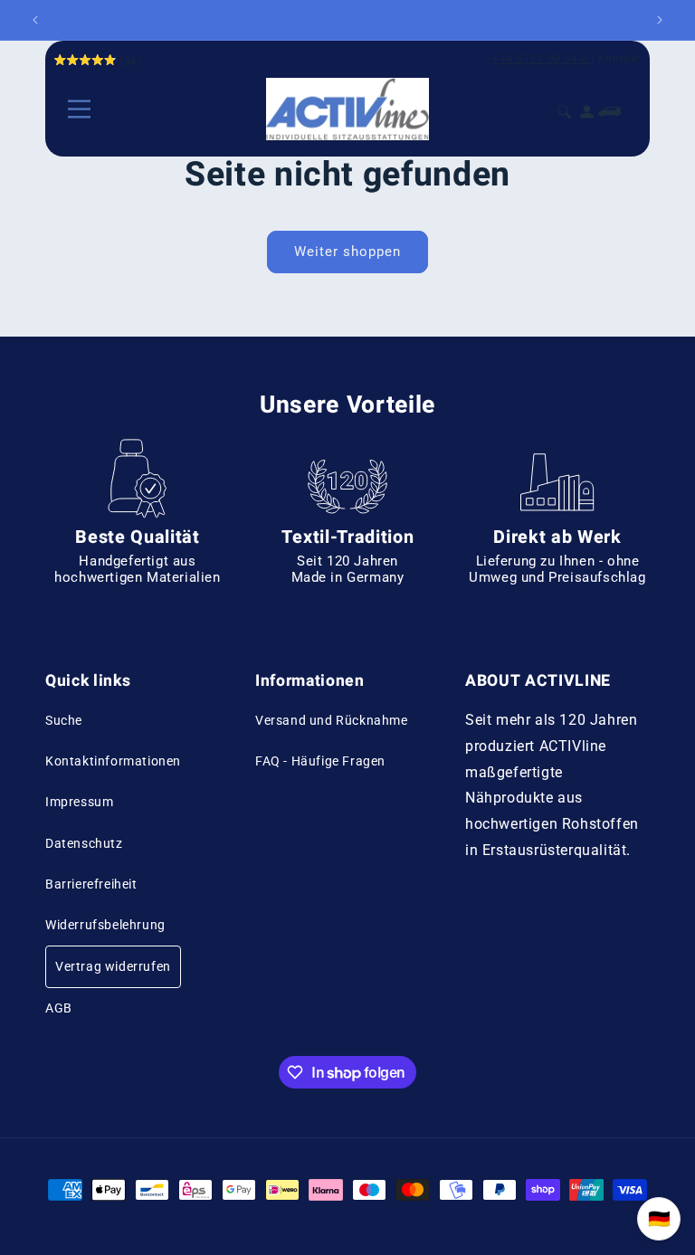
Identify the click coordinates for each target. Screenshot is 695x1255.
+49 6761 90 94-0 (540, 58)
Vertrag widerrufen (113, 966)
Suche (63, 720)
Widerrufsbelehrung (105, 924)
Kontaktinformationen (113, 761)
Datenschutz (84, 843)
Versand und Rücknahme (331, 720)
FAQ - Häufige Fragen (320, 761)
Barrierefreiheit (91, 884)
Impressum (79, 801)
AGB (58, 1008)
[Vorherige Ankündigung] (35, 20)
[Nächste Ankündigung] (660, 20)
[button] (79, 109)
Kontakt (619, 58)
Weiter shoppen (347, 251)
